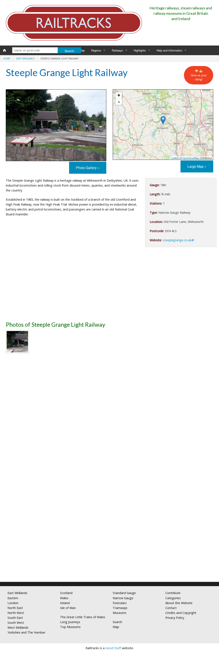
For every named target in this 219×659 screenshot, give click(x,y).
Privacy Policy (174, 618)
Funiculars (120, 603)
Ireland (65, 603)
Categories (173, 598)
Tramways (120, 608)
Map (82, 50)
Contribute (173, 593)
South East (15, 618)
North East (15, 608)
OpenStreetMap (190, 158)
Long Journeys (70, 622)
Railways (117, 50)
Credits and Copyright (180, 613)
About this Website (178, 603)
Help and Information (169, 50)
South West (15, 623)
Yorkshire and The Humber (26, 632)
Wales (64, 598)
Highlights (140, 50)
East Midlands (25, 58)
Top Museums (70, 627)
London (12, 603)
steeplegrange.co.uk (177, 240)
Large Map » (196, 166)
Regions (96, 50)
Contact (171, 608)
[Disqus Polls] (109, 415)
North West (15, 613)
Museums (119, 613)
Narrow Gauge (123, 598)
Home (6, 58)
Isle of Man (68, 608)
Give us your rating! (199, 77)
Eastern (12, 598)
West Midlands (17, 627)
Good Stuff (113, 648)
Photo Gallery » (87, 167)
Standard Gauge (124, 593)
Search (117, 622)
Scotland (66, 593)
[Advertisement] (109, 285)
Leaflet (174, 158)
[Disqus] (109, 522)
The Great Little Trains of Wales (82, 617)
